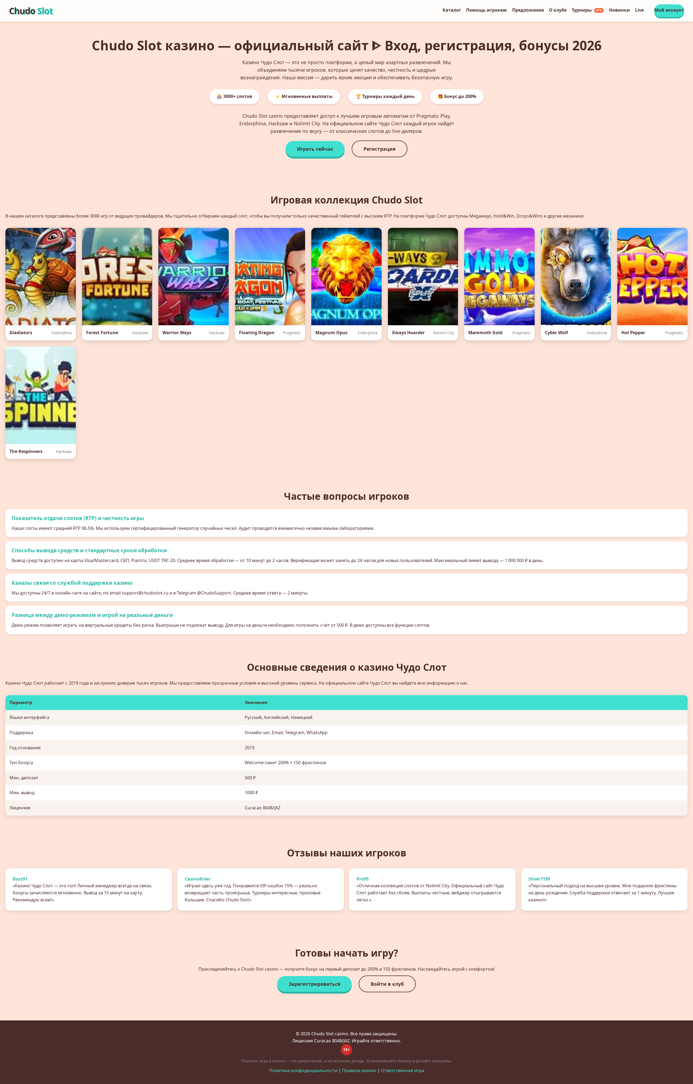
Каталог (452, 10)
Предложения (528, 10)
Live (639, 10)
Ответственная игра (402, 1070)
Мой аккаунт (669, 10)
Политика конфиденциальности (303, 1070)
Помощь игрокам (486, 10)
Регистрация (379, 149)
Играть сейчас (315, 149)
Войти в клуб (387, 984)
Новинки (619, 10)
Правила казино (359, 1070)
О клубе (558, 10)
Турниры (587, 10)
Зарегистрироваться (314, 984)
